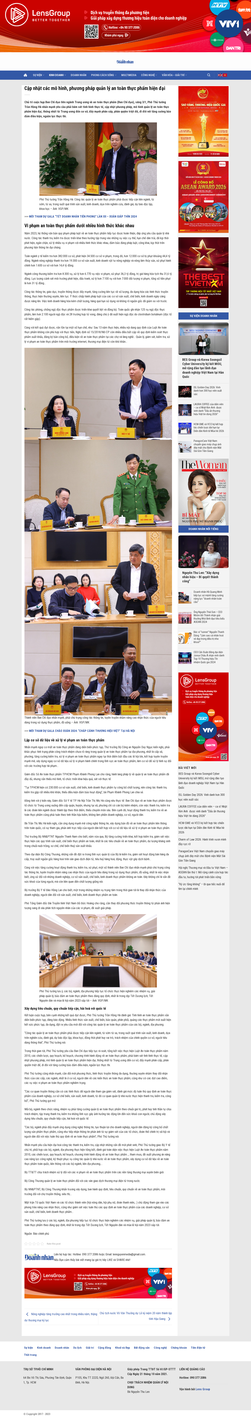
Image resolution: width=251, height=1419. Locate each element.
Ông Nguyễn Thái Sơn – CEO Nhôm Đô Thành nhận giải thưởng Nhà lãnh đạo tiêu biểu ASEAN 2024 (208, 616)
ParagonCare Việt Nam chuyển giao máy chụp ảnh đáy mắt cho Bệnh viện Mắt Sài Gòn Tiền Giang (207, 445)
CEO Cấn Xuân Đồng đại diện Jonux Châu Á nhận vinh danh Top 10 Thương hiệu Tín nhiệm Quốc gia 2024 (208, 657)
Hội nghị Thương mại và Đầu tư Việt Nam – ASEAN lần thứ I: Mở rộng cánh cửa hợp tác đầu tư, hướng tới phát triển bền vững (203, 872)
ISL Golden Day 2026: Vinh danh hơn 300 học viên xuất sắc (207, 390)
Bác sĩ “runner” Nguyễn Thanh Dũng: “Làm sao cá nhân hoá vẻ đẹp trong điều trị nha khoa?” (208, 637)
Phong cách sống (102, 75)
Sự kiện (37, 75)
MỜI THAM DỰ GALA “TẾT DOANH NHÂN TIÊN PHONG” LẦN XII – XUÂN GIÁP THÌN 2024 (83, 216)
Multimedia (128, 75)
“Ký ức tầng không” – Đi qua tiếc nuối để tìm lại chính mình (201, 886)
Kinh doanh (56, 75)
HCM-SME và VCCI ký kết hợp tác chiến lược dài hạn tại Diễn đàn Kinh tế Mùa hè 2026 (208, 427)
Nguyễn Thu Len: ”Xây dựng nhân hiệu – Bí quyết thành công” (200, 577)
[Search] (208, 75)
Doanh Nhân (78, 75)
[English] (220, 74)
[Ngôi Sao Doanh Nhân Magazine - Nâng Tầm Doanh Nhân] (125, 61)
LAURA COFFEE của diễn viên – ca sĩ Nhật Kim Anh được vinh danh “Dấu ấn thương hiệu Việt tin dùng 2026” (208, 409)
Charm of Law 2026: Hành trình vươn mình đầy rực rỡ (202, 842)
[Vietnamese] (225, 74)
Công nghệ (148, 75)
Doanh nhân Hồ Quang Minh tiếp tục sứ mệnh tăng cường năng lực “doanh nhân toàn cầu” (208, 596)
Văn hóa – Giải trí (173, 75)
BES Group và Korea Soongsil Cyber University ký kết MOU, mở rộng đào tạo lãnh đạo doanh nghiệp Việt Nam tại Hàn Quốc (203, 368)
